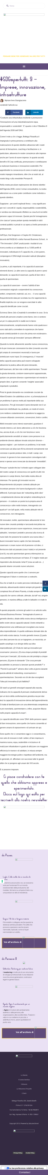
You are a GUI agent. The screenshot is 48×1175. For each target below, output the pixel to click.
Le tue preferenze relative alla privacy (26, 1168)
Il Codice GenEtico (24, 1080)
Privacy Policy (18, 1153)
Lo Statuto (24, 1075)
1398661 (36, 1114)
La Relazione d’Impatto (24, 1089)
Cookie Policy (30, 1153)
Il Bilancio (24, 1084)
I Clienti (24, 1093)
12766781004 (27, 1105)
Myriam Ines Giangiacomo (15, 100)
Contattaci (24, 1172)
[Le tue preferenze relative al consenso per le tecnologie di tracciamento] (2, 881)
